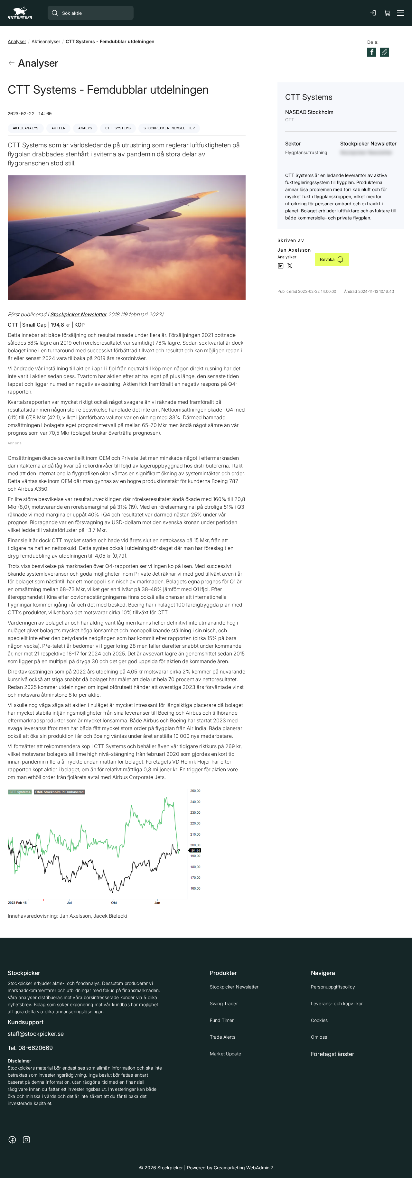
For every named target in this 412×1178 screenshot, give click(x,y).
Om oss (319, 1037)
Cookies (319, 1020)
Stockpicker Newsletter (169, 127)
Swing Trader (224, 1003)
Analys (85, 127)
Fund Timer (222, 1020)
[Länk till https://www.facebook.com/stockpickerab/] (12, 1140)
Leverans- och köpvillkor (337, 1003)
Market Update (225, 1053)
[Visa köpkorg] (387, 12)
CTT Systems (118, 127)
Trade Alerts (222, 1037)
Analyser (17, 41)
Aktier (58, 127)
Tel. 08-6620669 (30, 1047)
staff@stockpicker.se (36, 1033)
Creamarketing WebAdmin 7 (243, 1167)
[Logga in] (373, 13)
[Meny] (400, 13)
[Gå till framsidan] (20, 12)
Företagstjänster (332, 1054)
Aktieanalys (26, 127)
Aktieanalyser (46, 41)
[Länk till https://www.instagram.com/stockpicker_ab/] (26, 1140)
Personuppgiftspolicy (333, 986)
